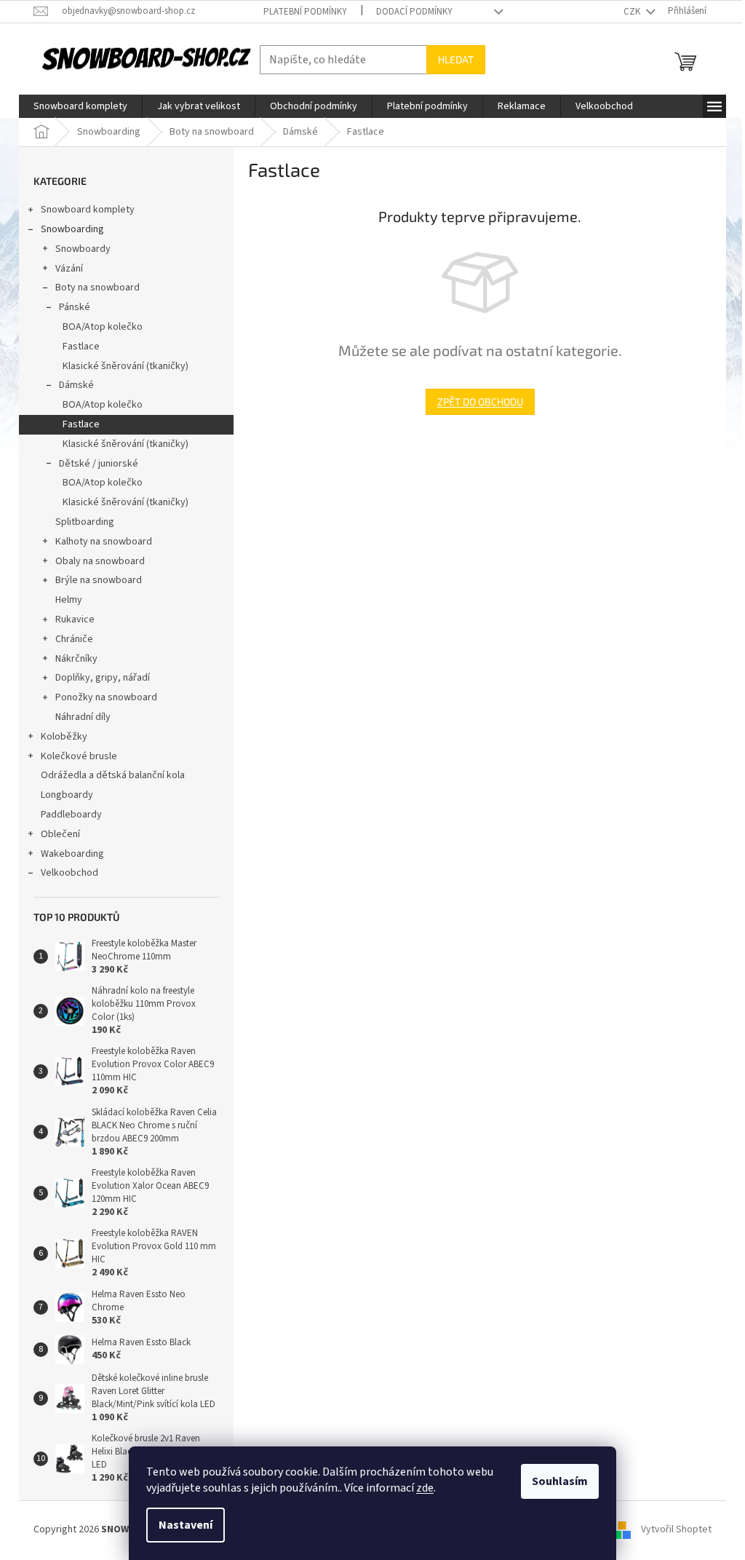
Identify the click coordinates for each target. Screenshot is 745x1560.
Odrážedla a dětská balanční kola (113, 775)
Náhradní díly (83, 717)
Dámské (76, 385)
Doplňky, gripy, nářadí (102, 677)
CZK (633, 11)
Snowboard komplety (88, 209)
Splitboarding (84, 522)
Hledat (456, 59)
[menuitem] (80, 106)
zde (425, 1488)
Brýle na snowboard (98, 580)
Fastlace (81, 346)
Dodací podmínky (414, 11)
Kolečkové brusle (79, 756)
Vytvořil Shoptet (676, 1529)
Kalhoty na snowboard (103, 541)
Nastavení (185, 1525)
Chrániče (74, 639)
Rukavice (75, 619)
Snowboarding (72, 229)
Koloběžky (64, 736)
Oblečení (60, 834)
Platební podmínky (305, 11)
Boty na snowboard (97, 287)
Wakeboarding (72, 854)
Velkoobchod (69, 873)
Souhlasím (560, 1481)
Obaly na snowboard (100, 561)
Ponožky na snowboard (106, 697)
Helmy (68, 600)
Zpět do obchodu (480, 401)
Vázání (69, 268)
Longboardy (67, 795)
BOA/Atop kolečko (103, 327)
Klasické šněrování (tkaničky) (125, 366)
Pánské (74, 307)
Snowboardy (83, 249)
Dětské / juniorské (98, 463)
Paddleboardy (71, 814)
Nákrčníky (76, 659)
